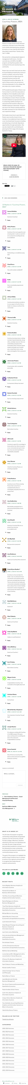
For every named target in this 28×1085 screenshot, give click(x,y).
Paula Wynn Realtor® (13, 569)
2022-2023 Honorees (8, 1067)
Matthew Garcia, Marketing (9, 950)
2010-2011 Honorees (8, 1028)
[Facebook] (8, 873)
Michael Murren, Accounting (10, 913)
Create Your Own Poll (14, 176)
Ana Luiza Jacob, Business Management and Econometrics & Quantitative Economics (13, 937)
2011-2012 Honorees (8, 1031)
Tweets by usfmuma (8, 1019)
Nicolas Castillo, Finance (9, 967)
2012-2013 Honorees (8, 1035)
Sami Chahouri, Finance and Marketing (12, 964)
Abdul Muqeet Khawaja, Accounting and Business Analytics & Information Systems (13, 927)
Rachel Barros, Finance (8, 976)
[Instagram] (12, 873)
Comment (20, 785)
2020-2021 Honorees (8, 1060)
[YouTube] (21, 873)
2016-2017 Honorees (8, 1048)
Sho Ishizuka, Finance (8, 942)
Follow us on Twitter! (10, 1016)
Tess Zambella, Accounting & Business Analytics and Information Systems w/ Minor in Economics (12, 1005)
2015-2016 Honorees (8, 1044)
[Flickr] (17, 873)
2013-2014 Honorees (8, 1038)
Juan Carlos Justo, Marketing (10, 932)
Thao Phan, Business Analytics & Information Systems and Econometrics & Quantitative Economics (13, 908)
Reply (8, 220)
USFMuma (16, 19)
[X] (3, 873)
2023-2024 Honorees (8, 1070)
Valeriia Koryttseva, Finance (10, 1010)
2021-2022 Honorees (8, 1064)
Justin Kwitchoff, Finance (9, 921)
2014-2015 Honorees (8, 1041)
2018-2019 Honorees (8, 1054)
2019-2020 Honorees (11, 198)
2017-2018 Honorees (8, 1051)
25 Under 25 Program (9, 10)
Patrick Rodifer (12, 333)
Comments (14, 174)
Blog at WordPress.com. (8, 1081)
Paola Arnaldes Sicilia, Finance (10, 989)
